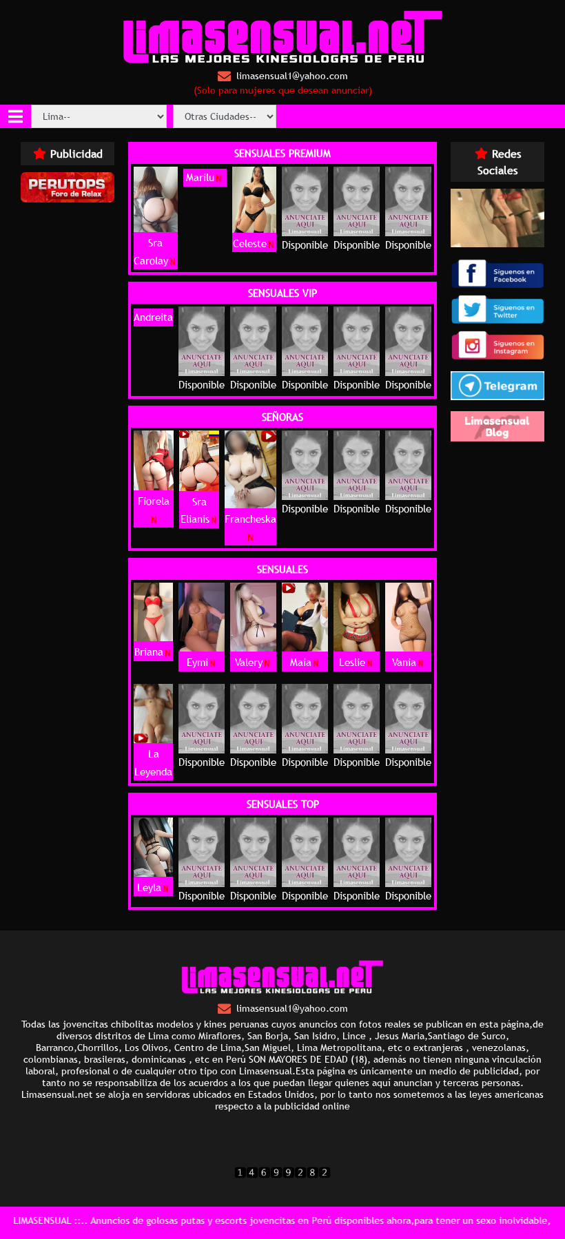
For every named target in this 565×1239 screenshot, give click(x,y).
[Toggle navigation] (15, 116)
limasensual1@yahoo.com (292, 76)
